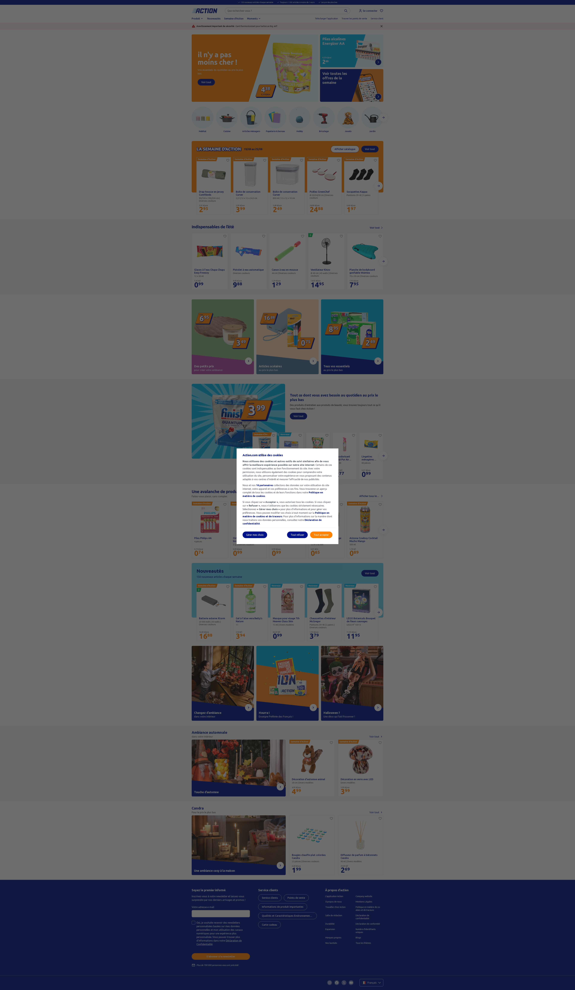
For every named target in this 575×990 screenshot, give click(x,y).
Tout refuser (297, 534)
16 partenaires (264, 485)
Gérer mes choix (255, 534)
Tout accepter (321, 534)
